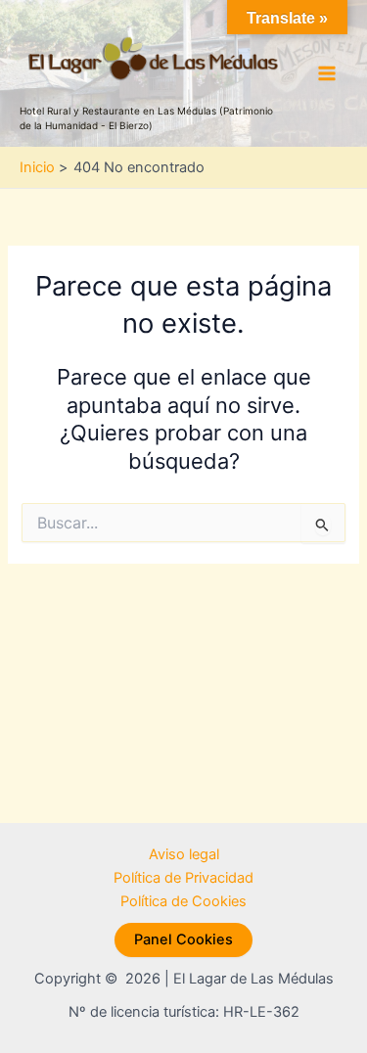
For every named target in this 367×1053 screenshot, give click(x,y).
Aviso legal (184, 854)
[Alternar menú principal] (326, 73)
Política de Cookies (183, 901)
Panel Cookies (183, 939)
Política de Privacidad (183, 878)
